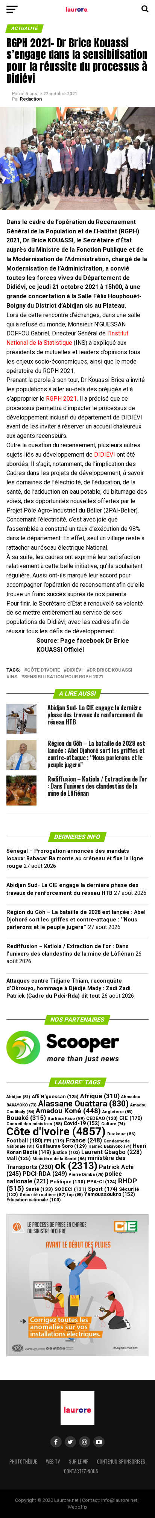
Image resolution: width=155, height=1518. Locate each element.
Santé (39, 1189)
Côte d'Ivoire (43, 670)
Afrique (100, 1096)
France (84, 1140)
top (75, 1194)
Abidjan (18, 1096)
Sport (102, 1189)
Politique (67, 1181)
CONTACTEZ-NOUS (81, 1471)
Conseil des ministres (34, 1123)
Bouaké (26, 1117)
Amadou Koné (68, 1111)
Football (24, 1140)
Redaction (31, 99)
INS (13, 677)
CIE (130, 1118)
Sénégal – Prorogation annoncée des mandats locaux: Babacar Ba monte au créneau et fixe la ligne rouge (74, 858)
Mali (18, 1158)
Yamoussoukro (109, 1194)
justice (66, 1152)
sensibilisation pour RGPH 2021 (63, 677)
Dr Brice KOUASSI (111, 670)
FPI (54, 1141)
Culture (113, 1123)
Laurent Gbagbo (111, 1152)
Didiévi (75, 670)
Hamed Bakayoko (109, 1146)
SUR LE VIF (78, 1461)
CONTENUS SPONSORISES (121, 1461)
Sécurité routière (42, 1194)
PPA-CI (102, 1181)
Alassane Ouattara (83, 1103)
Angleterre (117, 1111)
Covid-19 (82, 1123)
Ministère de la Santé (59, 1158)
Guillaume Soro (61, 1146)
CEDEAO (102, 1118)
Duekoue (121, 1133)
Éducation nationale (33, 1199)
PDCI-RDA (45, 1173)
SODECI (71, 1189)
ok (76, 1165)
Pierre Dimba (85, 1174)
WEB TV (53, 1461)
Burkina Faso (66, 1118)
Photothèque (23, 1461)
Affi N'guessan (55, 1096)
